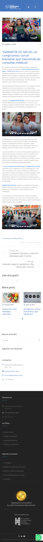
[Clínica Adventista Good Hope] (12, 7)
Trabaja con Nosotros (10, 439)
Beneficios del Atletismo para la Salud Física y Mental (9, 313)
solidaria (23, 242)
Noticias (20, 238)
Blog (16, 238)
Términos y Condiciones (11, 447)
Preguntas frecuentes (10, 443)
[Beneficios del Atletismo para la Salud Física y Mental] (10, 297)
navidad (30, 242)
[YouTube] (24, 539)
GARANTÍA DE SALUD (13, 71)
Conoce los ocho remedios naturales (30, 311)
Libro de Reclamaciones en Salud (13, 477)
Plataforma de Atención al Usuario (14, 469)
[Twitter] (21, 539)
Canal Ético (6, 482)
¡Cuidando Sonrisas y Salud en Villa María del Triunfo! (24, 254)
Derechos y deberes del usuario (13, 473)
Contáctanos (7, 465)
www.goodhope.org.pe (12, 374)
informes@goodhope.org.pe (14, 378)
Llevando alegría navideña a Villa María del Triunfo (18, 265)
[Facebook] (19, 539)
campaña (38, 242)
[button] (38, 537)
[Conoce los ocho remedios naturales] (32, 297)
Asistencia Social (9, 238)
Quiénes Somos (8, 435)
